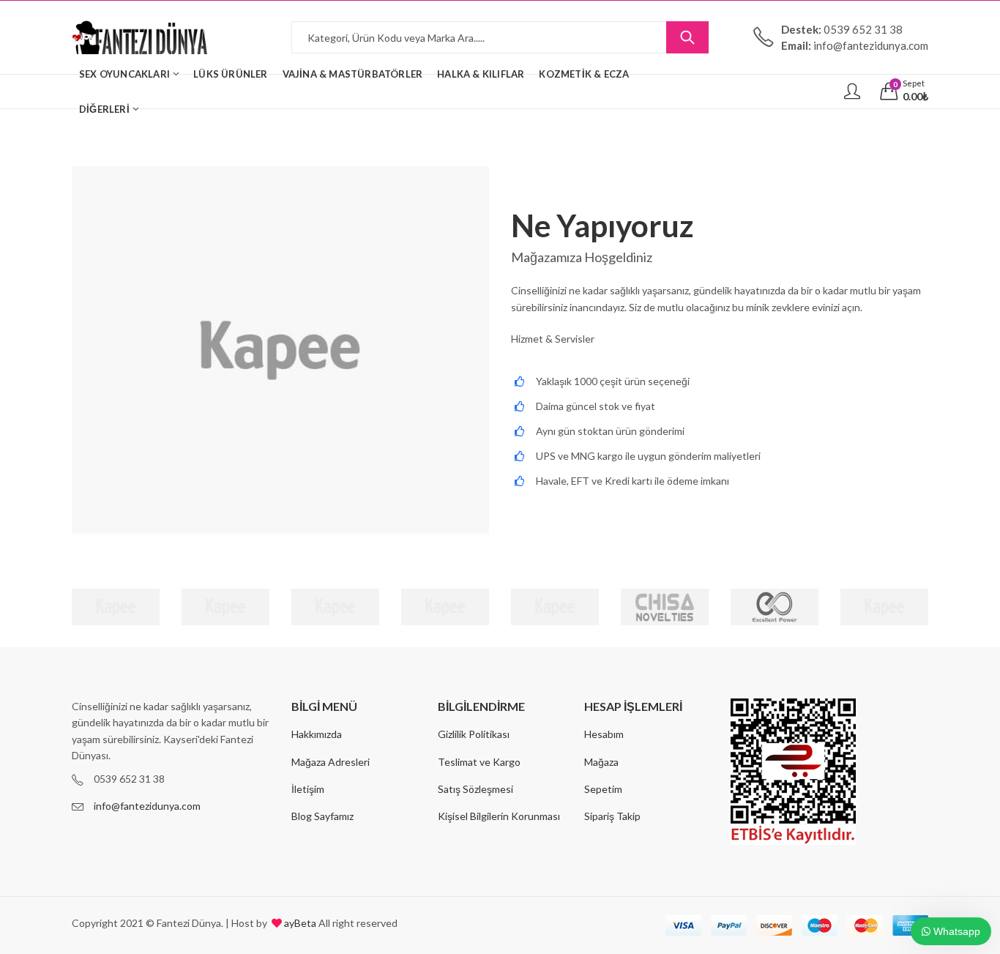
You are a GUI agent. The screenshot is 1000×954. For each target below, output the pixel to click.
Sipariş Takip (612, 816)
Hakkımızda (316, 734)
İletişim (307, 789)
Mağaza (601, 762)
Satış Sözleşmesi (475, 789)
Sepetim (603, 789)
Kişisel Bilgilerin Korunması (499, 816)
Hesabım (604, 734)
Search (687, 37)
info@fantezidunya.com (147, 806)
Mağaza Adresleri (330, 762)
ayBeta (299, 923)
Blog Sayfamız (322, 816)
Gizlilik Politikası (474, 734)
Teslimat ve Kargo (479, 762)
